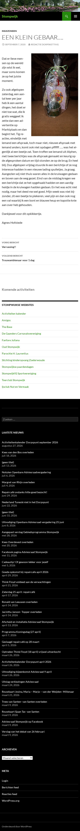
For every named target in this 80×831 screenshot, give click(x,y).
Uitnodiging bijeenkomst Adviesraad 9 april (27, 671)
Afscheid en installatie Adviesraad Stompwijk (28, 621)
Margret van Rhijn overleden (18, 482)
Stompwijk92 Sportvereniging (19, 373)
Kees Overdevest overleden (17, 542)
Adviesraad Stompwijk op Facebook (22, 721)
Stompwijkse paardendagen (17, 366)
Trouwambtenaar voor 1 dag (18, 258)
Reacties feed (9, 794)
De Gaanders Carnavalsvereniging (21, 333)
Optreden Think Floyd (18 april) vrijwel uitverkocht (31, 651)
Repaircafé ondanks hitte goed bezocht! (24, 492)
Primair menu (75, 16)
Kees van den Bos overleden (18, 452)
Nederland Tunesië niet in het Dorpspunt (25, 502)
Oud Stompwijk (11, 346)
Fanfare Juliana (11, 340)
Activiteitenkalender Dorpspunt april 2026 (26, 661)
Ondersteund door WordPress (17, 826)
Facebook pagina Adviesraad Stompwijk (25, 552)
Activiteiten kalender (14, 313)
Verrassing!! (10, 244)
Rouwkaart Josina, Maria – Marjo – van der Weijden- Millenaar (38, 691)
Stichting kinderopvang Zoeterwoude (23, 360)
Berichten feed (10, 787)
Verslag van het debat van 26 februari (23, 731)
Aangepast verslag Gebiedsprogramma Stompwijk (30, 532)
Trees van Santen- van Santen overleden (24, 701)
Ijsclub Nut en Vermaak (15, 386)
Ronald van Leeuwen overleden (20, 601)
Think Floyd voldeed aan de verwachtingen (26, 581)
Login (5, 780)
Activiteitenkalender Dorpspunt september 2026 (30, 442)
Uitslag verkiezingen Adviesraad (20, 681)
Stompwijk (10, 16)
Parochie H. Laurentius (15, 353)
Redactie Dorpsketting (45, 44)
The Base (7, 326)
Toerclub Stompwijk (13, 380)
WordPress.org (10, 800)
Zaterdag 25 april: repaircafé (18, 591)
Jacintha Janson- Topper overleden (22, 611)
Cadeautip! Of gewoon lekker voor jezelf (25, 562)
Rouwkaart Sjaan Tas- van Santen (20, 711)
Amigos (6, 320)
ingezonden (9, 31)
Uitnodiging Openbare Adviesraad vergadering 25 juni (33, 522)
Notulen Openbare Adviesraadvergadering (26, 472)
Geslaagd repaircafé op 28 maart (20, 641)
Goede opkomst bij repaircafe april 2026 (25, 572)
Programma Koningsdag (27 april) (21, 631)
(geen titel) (8, 462)
